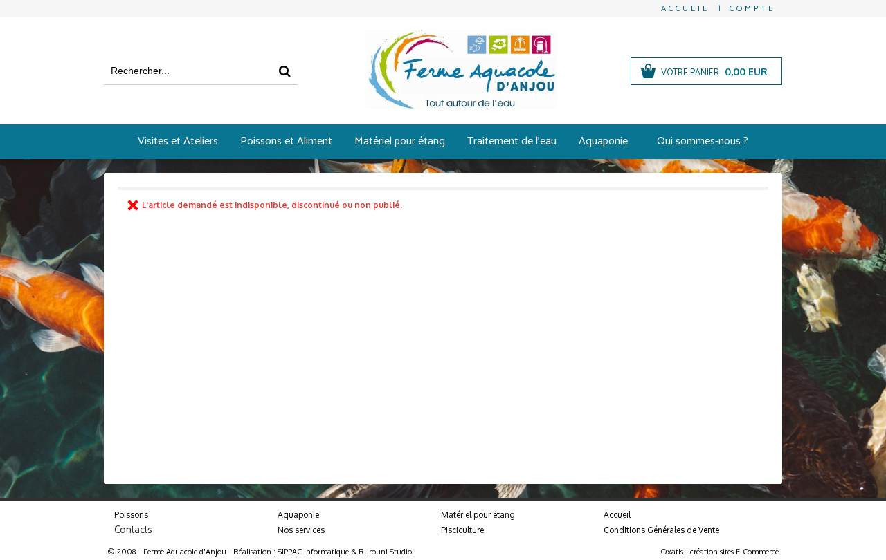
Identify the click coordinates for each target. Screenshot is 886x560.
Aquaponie (603, 141)
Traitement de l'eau (512, 141)
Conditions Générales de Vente (661, 530)
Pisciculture (462, 530)
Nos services (301, 530)
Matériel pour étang (399, 141)
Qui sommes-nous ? (702, 141)
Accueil (617, 515)
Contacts (133, 530)
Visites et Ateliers (178, 141)
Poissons (131, 515)
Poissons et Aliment (286, 141)
